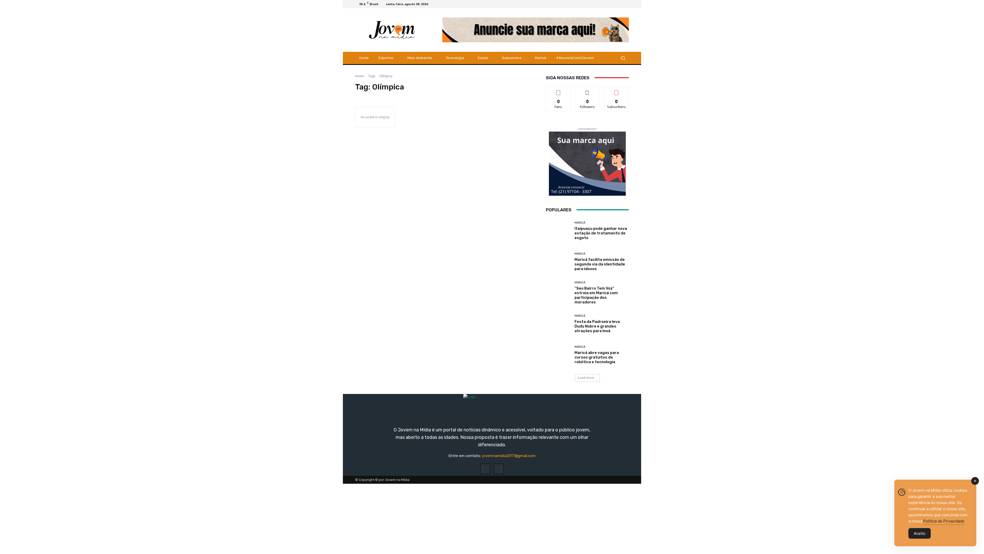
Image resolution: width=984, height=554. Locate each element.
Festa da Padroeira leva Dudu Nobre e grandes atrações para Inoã (597, 326)
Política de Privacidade (944, 521)
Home (359, 76)
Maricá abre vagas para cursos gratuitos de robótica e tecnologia (597, 357)
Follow (587, 90)
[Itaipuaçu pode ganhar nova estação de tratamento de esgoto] (558, 230)
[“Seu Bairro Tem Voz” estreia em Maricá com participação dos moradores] (558, 292)
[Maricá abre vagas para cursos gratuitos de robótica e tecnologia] (558, 354)
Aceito (919, 533)
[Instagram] (620, 4)
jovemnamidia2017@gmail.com (509, 455)
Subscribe (616, 90)
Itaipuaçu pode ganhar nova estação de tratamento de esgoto (601, 233)
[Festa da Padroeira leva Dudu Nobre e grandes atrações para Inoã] (558, 323)
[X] (626, 4)
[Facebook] (613, 4)
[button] (623, 58)
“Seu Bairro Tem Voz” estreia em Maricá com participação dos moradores (596, 295)
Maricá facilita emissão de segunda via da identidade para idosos (600, 264)
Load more (586, 377)
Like (558, 90)
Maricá (580, 222)
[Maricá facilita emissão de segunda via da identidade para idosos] (558, 261)
